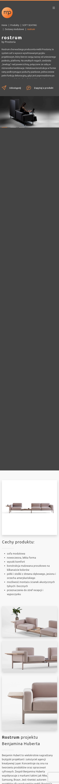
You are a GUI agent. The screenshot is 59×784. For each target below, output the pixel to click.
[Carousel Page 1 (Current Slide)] (4, 124)
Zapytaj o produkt (43, 88)
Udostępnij (15, 88)
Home (4, 25)
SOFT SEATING (29, 25)
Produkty (14, 25)
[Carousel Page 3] (22, 124)
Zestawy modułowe (14, 29)
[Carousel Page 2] (13, 124)
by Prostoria (9, 41)
